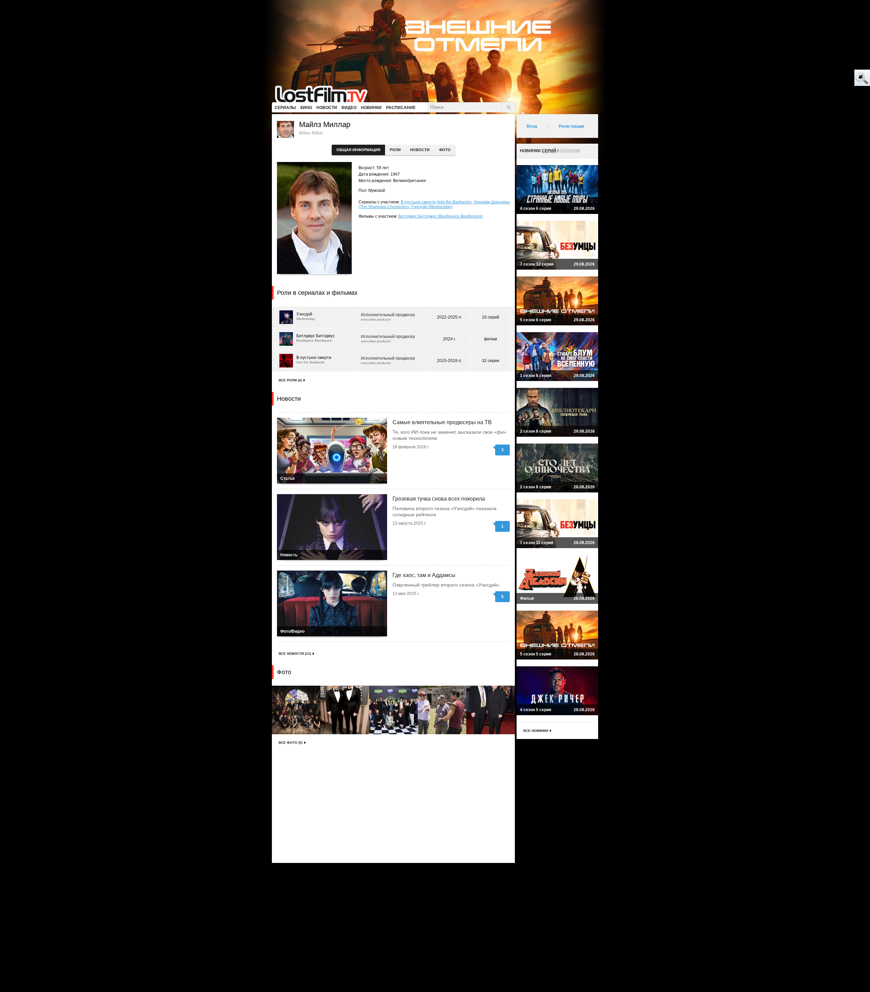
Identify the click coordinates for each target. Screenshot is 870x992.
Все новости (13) (295, 653)
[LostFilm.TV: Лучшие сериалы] (324, 93)
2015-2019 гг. (449, 360)
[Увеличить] (296, 710)
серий (549, 150)
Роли (395, 150)
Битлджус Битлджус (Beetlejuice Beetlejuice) (440, 216)
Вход (532, 126)
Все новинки (535, 730)
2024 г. (449, 339)
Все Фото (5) (290, 742)
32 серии (490, 360)
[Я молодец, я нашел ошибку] (836, 78)
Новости (420, 150)
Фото (445, 150)
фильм (490, 339)
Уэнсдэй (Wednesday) (432, 206)
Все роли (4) (290, 380)
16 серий (490, 317)
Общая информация (358, 150)
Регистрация (571, 126)
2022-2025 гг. (449, 317)
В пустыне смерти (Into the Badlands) (436, 202)
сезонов (569, 150)
